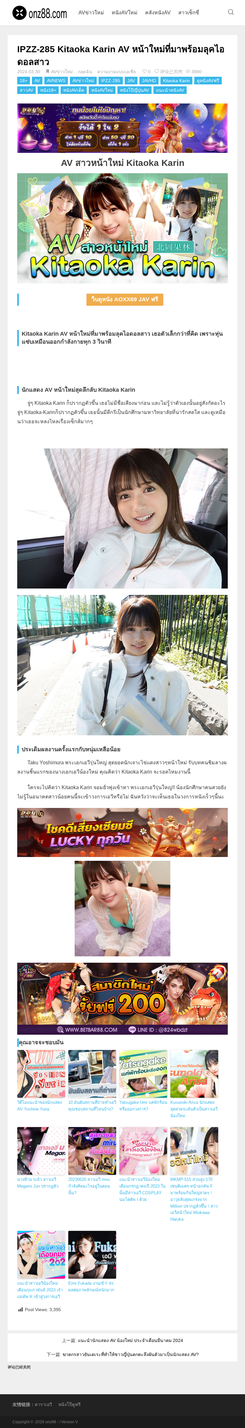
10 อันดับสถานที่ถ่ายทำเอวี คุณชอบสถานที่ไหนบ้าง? (92, 1105)
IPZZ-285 (110, 80)
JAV (131, 80)
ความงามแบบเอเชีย (116, 71)
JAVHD (149, 80)
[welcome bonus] (122, 128)
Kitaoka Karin (176, 80)
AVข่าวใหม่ (91, 12)
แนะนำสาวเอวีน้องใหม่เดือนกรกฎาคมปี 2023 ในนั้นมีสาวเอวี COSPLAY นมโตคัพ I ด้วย (142, 1189)
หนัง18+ (48, 90)
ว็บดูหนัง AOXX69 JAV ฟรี (125, 299)
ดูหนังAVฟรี (208, 80)
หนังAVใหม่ (124, 12)
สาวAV (26, 90)
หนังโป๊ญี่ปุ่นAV (134, 90)
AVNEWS (56, 80)
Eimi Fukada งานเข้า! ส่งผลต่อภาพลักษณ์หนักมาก (91, 1286)
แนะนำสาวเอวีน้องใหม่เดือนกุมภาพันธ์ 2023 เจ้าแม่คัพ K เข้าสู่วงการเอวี (40, 1290)
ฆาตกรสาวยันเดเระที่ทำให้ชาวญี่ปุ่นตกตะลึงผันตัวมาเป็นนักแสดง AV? (131, 1354)
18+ (23, 80)
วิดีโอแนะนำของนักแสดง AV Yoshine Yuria (39, 1105)
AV (37, 80)
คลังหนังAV (158, 12)
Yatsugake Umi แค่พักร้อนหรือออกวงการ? (143, 1105)
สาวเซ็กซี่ (188, 12)
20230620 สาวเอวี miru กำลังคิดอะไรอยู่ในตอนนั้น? (89, 1186)
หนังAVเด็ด (73, 90)
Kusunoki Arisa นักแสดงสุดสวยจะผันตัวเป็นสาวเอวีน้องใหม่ (194, 1109)
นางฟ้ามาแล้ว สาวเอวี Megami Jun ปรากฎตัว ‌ (38, 1183)
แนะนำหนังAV (170, 90)
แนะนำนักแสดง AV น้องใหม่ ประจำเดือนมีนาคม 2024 (130, 1340)
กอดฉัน (85, 71)
